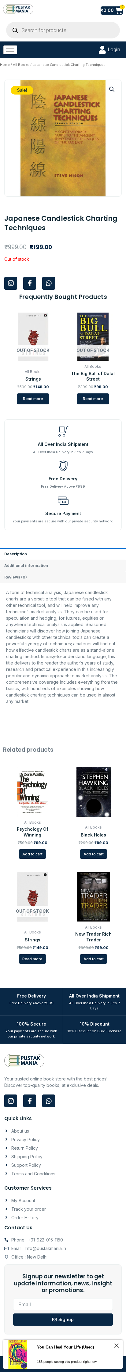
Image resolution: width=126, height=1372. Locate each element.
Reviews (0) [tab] (15, 577)
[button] (111, 89)
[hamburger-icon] (10, 49)
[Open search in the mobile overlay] (63, 30)
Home (5, 65)
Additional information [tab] (26, 565)
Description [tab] (15, 554)
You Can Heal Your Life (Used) (65, 1347)
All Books (21, 65)
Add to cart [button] (32, 854)
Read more (33, 398)
